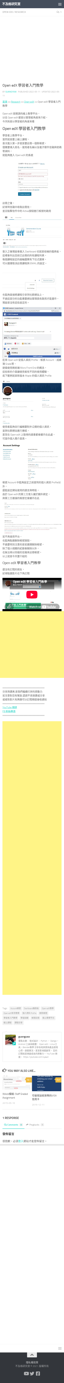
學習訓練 (24, 1018)
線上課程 (7, 1023)
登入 (20, 1141)
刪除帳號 (43, 1013)
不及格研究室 (11, 4)
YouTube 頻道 (9, 707)
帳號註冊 (35, 1018)
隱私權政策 (32, 1362)
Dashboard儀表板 (31, 1008)
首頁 (4, 101)
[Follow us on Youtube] (26, 1373)
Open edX (7, 12)
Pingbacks (36, 1124)
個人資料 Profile (29, 1013)
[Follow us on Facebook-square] (38, 1373)
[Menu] (60, 4)
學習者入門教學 (10, 1018)
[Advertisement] (32, 51)
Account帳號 (16, 1008)
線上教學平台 (48, 1018)
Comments (14, 1124)
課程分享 (18, 1023)
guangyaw (11, 91)
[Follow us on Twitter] (32, 1373)
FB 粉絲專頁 (9, 711)
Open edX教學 (48, 1008)
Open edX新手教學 (11, 1013)
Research (20, 12)
